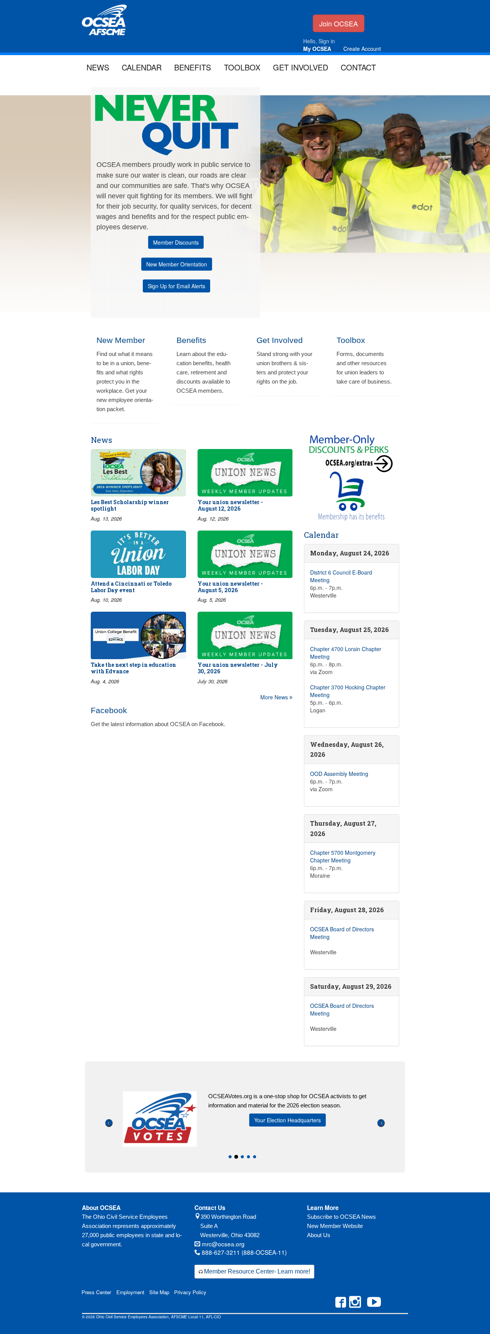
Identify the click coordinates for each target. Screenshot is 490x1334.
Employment (130, 1292)
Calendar (142, 67)
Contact (358, 67)
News (98, 67)
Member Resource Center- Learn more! (257, 1271)
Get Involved (300, 67)
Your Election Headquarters (287, 1120)
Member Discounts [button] (176, 242)
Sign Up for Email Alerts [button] (176, 286)
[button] (109, 1144)
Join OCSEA (338, 23)
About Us (318, 1235)
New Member (120, 340)
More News (274, 697)
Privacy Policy (190, 1292)
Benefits (192, 67)
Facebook (109, 710)
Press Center (96, 1292)
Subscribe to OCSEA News (341, 1216)
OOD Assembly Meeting (339, 773)
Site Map (159, 1292)
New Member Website (335, 1226)
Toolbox (242, 67)
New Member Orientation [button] (176, 264)
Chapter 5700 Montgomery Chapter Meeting (343, 856)
